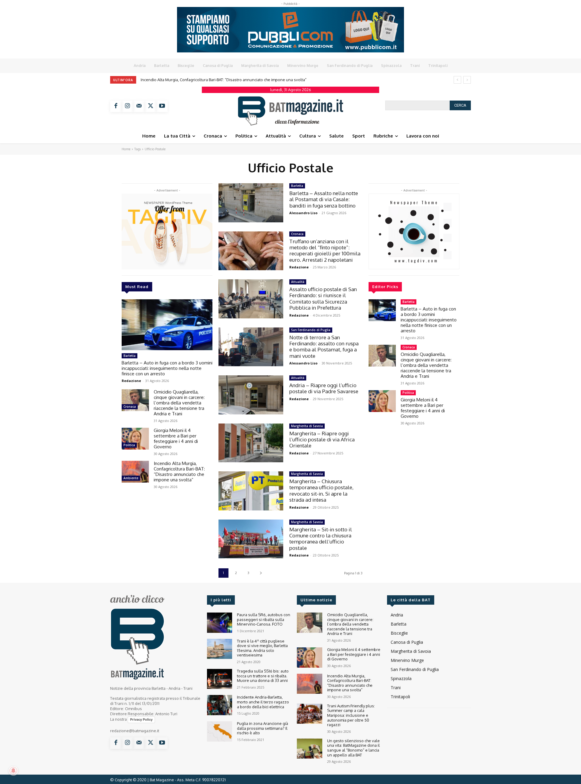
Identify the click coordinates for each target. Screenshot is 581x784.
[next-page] (261, 573)
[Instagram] (127, 106)
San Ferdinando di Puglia (310, 330)
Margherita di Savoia (307, 426)
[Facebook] (116, 106)
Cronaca (129, 406)
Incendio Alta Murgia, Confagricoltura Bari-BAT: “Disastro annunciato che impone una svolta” (179, 471)
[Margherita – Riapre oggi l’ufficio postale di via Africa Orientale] (250, 443)
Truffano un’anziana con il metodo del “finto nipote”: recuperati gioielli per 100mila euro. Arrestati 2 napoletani (324, 250)
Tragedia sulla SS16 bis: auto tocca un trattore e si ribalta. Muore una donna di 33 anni (263, 676)
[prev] (457, 80)
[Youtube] (162, 106)
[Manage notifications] (13, 771)
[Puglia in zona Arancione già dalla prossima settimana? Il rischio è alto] (219, 731)
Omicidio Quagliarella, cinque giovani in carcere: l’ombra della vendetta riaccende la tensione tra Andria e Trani (179, 403)
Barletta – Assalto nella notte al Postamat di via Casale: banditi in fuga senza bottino (323, 199)
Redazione (131, 380)
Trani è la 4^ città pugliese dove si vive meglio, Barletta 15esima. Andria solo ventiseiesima (262, 648)
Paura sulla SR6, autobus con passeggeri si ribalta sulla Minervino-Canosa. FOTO (263, 619)
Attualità (297, 282)
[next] (467, 80)
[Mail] (139, 106)
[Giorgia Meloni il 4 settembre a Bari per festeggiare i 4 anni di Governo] (135, 439)
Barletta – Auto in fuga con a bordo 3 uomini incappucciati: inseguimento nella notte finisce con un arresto (167, 368)
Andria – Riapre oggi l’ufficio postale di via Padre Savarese (323, 388)
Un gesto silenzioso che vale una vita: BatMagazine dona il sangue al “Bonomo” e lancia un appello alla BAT (353, 747)
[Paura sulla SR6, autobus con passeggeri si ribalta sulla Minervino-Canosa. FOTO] (219, 623)
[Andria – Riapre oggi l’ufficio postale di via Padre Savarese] (250, 394)
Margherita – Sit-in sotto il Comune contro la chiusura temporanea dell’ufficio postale (320, 538)
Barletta (129, 356)
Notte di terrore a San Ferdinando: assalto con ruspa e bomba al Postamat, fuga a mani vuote (324, 346)
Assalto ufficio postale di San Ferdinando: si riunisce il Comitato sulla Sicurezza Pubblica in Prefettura (323, 298)
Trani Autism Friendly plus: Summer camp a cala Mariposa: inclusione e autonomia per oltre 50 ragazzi (239, 79)
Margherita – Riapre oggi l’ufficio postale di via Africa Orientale (322, 439)
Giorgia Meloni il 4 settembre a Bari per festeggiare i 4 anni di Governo (176, 438)
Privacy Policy (141, 719)
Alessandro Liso (303, 213)
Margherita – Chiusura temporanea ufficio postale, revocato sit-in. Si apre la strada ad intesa (321, 490)
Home (126, 149)
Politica (129, 445)
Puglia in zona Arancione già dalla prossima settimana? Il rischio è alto (262, 728)
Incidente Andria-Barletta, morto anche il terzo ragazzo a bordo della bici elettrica (263, 702)
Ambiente (130, 478)
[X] (150, 106)
